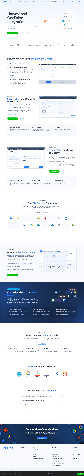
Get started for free (12, 118)
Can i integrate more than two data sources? (31, 404)
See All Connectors (42, 230)
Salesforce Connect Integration (58, 463)
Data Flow (19, 263)
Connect (35, 456)
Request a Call (65, 1)
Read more (22, 118)
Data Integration (13, 255)
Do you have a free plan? (26, 412)
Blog (73, 449)
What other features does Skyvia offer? (30, 408)
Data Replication (55, 454)
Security (33, 469)
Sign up (11, 68)
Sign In (72, 1)
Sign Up (78, 1)
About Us (23, 449)
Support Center (76, 458)
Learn (74, 456)
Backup (34, 454)
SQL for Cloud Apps (56, 465)
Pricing (34, 460)
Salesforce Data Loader (56, 461)
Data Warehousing (55, 456)
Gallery (74, 452)
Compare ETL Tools (76, 454)
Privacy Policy (40, 469)
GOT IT (80, 473)
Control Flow (10, 269)
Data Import (54, 449)
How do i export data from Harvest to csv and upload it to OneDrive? (36, 396)
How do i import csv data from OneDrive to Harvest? (33, 400)
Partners (22, 452)
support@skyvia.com (75, 469)
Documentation (76, 460)
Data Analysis (54, 460)
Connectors (35, 452)
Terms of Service (25, 469)
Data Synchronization (56, 452)
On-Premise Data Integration (57, 458)
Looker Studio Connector (38, 458)
